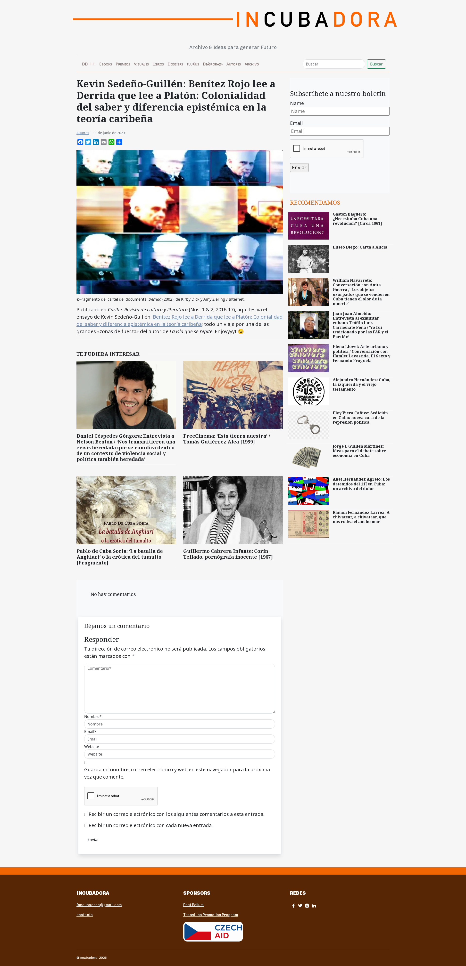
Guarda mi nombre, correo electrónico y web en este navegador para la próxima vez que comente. (177, 773)
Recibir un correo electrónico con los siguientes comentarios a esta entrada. (177, 814)
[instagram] (307, 905)
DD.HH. (88, 64)
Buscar (376, 64)
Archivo (252, 64)
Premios (123, 64)
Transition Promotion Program (210, 915)
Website (91, 746)
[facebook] (293, 905)
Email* (90, 731)
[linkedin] (313, 905)
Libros (158, 64)
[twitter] (300, 905)
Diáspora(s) (213, 64)
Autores (233, 64)
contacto (84, 915)
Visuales (141, 64)
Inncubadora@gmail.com (99, 905)
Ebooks (105, 64)
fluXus (193, 64)
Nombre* (93, 716)
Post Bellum (193, 905)
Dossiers (175, 64)
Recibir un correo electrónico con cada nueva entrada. (151, 825)
